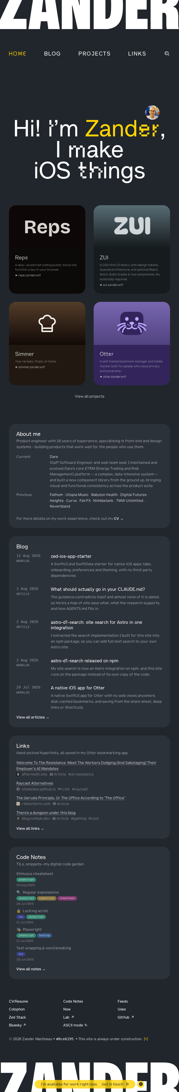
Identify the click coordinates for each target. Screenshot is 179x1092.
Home (18, 53)
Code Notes (73, 1001)
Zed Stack (17, 1017)
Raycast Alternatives (34, 783)
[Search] (167, 53)
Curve (71, 500)
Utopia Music (77, 494)
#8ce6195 (66, 1039)
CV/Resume (18, 1001)
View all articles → (32, 717)
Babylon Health (104, 494)
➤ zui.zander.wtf (111, 285)
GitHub (124, 1017)
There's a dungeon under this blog (46, 812)
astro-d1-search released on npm (84, 661)
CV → (119, 518)
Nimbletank (103, 500)
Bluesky (16, 1025)
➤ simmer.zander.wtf (30, 367)
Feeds (123, 1001)
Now (67, 1009)
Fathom (56, 494)
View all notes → (31, 969)
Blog (52, 53)
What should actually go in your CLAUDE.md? (98, 589)
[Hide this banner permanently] (140, 1084)
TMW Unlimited (129, 500)
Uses (122, 1009)
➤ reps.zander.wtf (28, 275)
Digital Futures (133, 494)
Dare (54, 456)
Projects (94, 53)
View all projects (89, 396)
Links (137, 53)
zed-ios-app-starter (71, 556)
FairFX (85, 500)
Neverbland (60, 506)
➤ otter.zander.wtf (113, 376)
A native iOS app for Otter (78, 688)
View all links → (30, 828)
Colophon (17, 1009)
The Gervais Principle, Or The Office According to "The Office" (70, 798)
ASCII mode (73, 1025)
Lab (67, 1017)
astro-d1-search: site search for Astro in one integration (96, 625)
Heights (57, 500)
